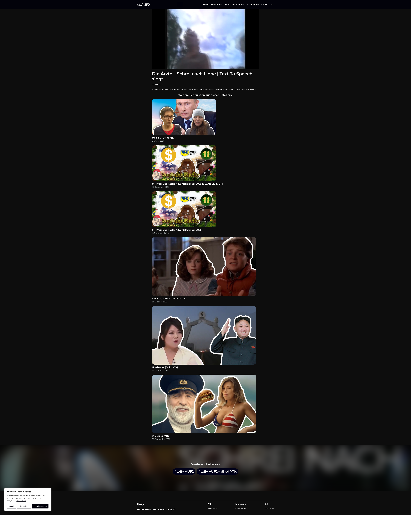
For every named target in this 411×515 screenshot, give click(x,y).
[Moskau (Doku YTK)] (184, 117)
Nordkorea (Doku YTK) (165, 367)
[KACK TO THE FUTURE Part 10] (204, 267)
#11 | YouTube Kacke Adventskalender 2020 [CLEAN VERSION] (187, 184)
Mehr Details (21, 501)
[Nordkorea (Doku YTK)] (204, 336)
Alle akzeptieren (40, 506)
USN (267, 504)
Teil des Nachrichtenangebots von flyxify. (156, 509)
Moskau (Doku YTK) (163, 137)
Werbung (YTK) (161, 436)
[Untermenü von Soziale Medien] (247, 508)
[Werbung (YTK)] (204, 404)
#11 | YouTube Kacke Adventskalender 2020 (177, 230)
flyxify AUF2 (184, 471)
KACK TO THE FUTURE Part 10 (169, 298)
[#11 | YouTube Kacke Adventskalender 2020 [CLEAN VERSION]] (184, 163)
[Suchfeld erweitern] (180, 4)
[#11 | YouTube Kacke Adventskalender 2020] (184, 209)
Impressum (240, 504)
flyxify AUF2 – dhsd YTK (217, 471)
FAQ (209, 504)
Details (11, 506)
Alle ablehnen (24, 506)
